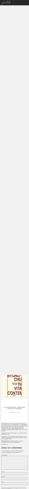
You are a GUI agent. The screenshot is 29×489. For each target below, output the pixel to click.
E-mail (3, 476)
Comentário (4, 455)
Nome (3, 471)
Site (2, 481)
